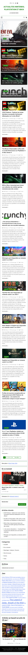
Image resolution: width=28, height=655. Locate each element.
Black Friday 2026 (13, 463)
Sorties (5, 555)
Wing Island (4, 612)
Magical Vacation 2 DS (9, 582)
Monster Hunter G (8, 585)
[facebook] (10, 3)
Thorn (23, 605)
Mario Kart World (18, 582)
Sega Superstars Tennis (14, 592)
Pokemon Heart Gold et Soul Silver (16, 587)
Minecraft (15, 584)
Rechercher (5, 501)
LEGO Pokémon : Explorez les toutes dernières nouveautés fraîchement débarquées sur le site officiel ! (12, 57)
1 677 (17, 457)
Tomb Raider (6, 607)
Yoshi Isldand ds (15, 612)
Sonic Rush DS (14, 594)
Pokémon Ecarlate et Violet (6, 589)
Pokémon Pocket (14, 589)
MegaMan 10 (10, 584)
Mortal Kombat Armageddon (16, 585)
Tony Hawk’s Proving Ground (11, 609)
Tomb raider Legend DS (14, 607)
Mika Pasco (5, 118)
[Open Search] (24, 17)
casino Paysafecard (7, 649)
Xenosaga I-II (9, 612)
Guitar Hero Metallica (17, 577)
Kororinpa (13, 580)
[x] (14, 3)
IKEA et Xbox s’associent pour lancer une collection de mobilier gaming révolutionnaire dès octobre (13, 83)
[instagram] (12, 3)
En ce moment (5, 485)
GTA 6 (11, 577)
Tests (5, 38)
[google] (15, 3)
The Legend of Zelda (11, 597)
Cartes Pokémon (5, 577)
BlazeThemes (21, 649)
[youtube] (17, 3)
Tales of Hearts (16, 595)
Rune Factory (12, 590)
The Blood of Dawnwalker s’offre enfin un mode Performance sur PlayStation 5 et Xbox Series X (13, 70)
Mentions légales (21, 648)
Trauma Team (21, 610)
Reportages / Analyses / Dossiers (16, 485)
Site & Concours (7, 553)
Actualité (6, 52)
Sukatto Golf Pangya (10, 595)
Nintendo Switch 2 (14, 496)
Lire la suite (4, 134)
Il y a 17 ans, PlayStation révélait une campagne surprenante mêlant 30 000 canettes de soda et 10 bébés (13, 433)
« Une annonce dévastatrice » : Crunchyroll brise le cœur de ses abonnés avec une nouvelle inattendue (13, 95)
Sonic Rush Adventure (7, 594)
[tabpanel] (14, 633)
